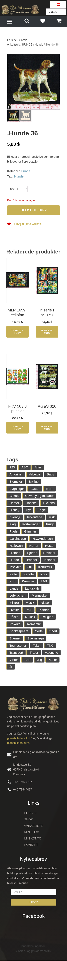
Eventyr (14, 517)
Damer (14, 503)
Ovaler (14, 610)
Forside (12, 40)
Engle (42, 510)
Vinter (13, 660)
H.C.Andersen (43, 538)
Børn (49, 489)
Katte (13, 574)
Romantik (34, 624)
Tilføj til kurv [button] (17, 331)
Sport (53, 631)
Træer (34, 652)
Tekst (36, 645)
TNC (50, 645)
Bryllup (34, 481)
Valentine (51, 652)
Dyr (28, 510)
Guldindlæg (17, 538)
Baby (50, 474)
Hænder (31, 560)
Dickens (49, 503)
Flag (12, 524)
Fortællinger (30, 524)
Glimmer (30, 531)
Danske (31, 503)
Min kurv (31, 832)
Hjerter (32, 553)
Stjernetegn (35, 638)
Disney (14, 510)
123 (12, 467)
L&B (44, 581)
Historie (14, 553)
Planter (44, 610)
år (10, 667)
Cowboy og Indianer (39, 496)
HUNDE (27, 44)
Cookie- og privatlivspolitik (33, 951)
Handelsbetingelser (32, 946)
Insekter (15, 567)
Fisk (52, 517)
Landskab (32, 588)
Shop (28, 819)
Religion (47, 617)
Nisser (45, 603)
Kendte (29, 574)
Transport (16, 652)
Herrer (33, 545)
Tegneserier (17, 645)
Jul (30, 567)
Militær (14, 603)
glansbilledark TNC (19, 738)
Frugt (50, 524)
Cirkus (14, 496)
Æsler (53, 660)
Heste (49, 545)
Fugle (13, 531)
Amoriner (16, 474)
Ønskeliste (33, 826)
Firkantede (34, 517)
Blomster (15, 481)
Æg (39, 660)
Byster (35, 489)
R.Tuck (30, 617)
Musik (30, 603)
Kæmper (28, 581)
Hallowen (16, 545)
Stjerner (15, 638)
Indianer (49, 560)
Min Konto (32, 838)
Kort (12, 581)
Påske (13, 617)
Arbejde (34, 474)
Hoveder (49, 553)
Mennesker (40, 595)
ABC (24, 467)
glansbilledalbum (18, 742)
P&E (29, 610)
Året (27, 660)
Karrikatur (45, 567)
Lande (13, 588)
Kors (43, 574)
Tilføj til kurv (33, 210)
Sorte (39, 631)
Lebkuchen (17, 595)
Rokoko (14, 624)
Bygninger (16, 489)
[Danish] (57, 4)
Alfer (38, 467)
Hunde (39, 44)
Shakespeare (18, 631)
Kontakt (31, 845)
